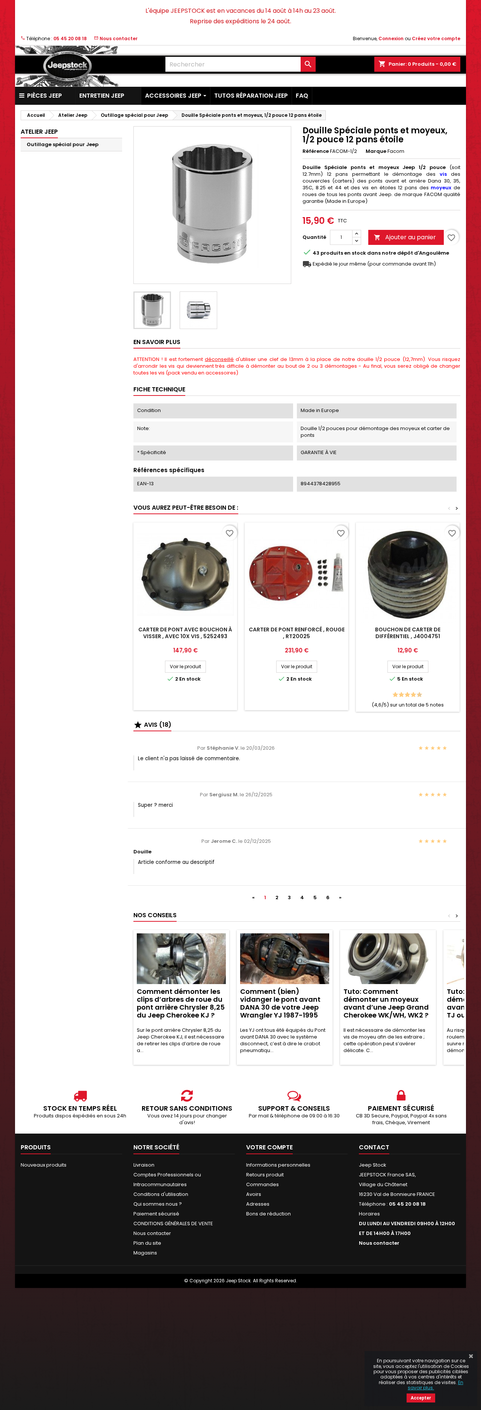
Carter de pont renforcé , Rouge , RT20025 (297, 633)
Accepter (421, 1398)
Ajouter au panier (405, 237)
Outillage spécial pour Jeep (62, 144)
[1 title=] (393, 695)
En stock (355, 253)
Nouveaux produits (44, 1164)
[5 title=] (405, 695)
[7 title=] (411, 695)
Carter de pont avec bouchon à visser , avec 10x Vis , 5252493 (185, 633)
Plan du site (147, 1243)
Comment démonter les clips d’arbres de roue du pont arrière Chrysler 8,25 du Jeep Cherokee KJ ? (181, 1003)
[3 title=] (399, 695)
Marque (376, 151)
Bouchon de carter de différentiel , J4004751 (407, 633)
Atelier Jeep (39, 131)
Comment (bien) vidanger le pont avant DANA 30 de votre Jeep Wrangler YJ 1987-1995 (280, 1003)
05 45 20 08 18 (70, 38)
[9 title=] (417, 695)
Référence (316, 151)
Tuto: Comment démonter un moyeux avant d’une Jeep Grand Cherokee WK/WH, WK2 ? (386, 1003)
